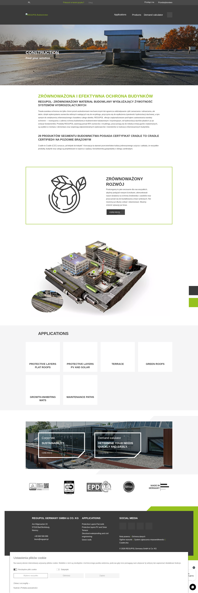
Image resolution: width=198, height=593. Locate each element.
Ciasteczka (123, 543)
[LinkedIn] (140, 526)
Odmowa (66, 576)
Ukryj (90, 3)
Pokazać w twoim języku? (74, 2)
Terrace (118, 364)
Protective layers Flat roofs (42, 366)
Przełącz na (149, 2)
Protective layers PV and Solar (80, 366)
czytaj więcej (114, 212)
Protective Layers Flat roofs (93, 524)
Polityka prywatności (29, 588)
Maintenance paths (80, 397)
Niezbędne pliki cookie (27, 569)
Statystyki (65, 569)
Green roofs (155, 364)
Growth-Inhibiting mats (43, 399)
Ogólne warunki (125, 540)
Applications (120, 14)
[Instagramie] (149, 526)
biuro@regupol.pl (41, 539)
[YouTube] (131, 526)
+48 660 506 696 (41, 536)
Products (136, 15)
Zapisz (102, 576)
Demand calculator (153, 15)
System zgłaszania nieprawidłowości (149, 540)
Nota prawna (124, 537)
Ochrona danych (138, 537)
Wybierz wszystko (30, 576)
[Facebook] (122, 526)
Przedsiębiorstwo (165, 2)
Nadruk (16, 588)
